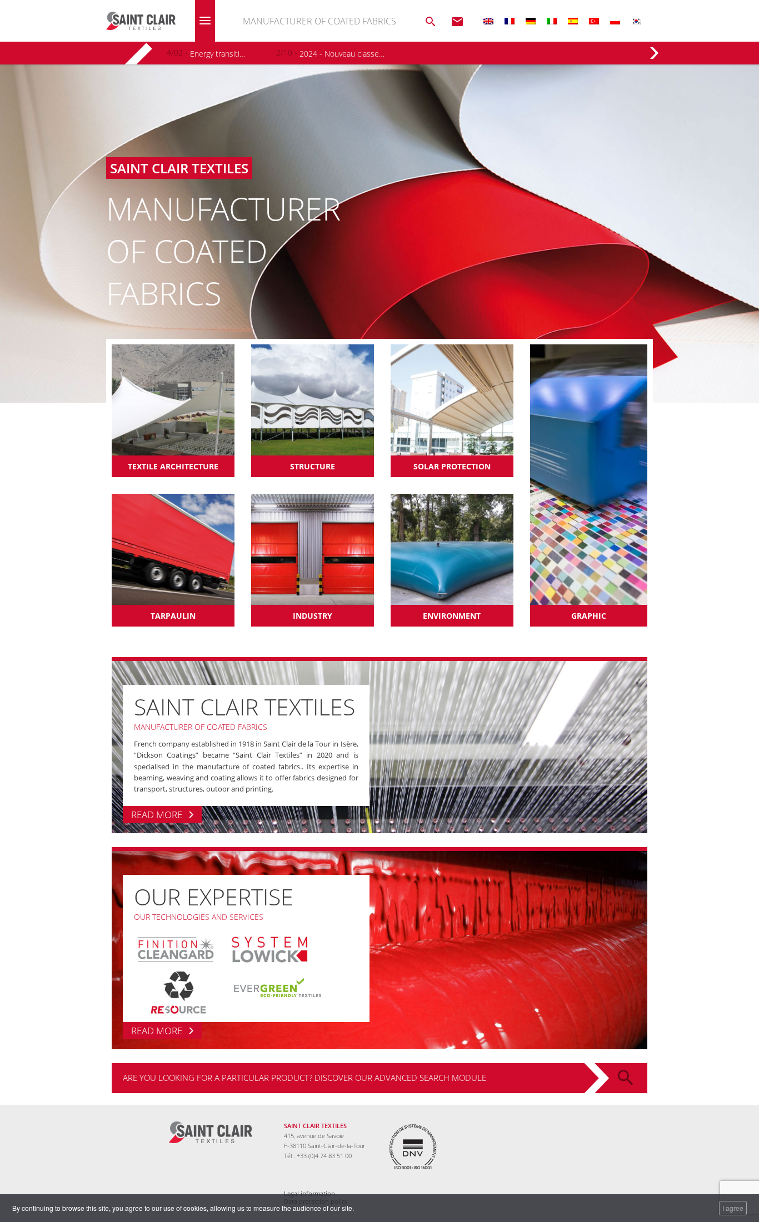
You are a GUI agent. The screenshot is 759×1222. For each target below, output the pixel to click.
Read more (156, 814)
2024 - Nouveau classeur (342, 53)
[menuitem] (488, 21)
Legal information (309, 1194)
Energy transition (218, 53)
